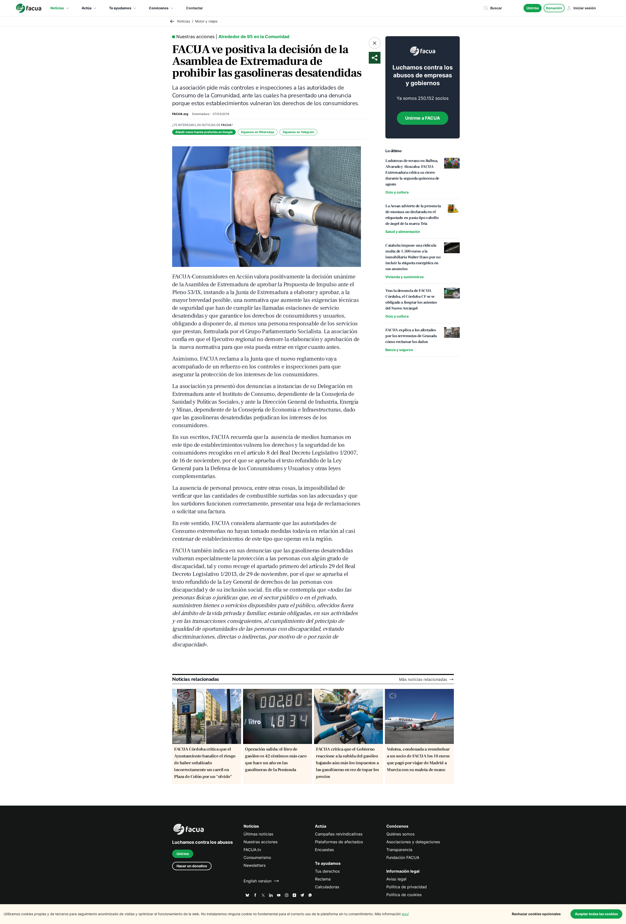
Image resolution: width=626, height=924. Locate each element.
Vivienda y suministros (404, 277)
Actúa (86, 8)
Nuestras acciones (261, 841)
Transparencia (399, 849)
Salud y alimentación (402, 231)
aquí (405, 914)
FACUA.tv (252, 849)
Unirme (532, 8)
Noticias (57, 8)
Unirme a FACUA (422, 118)
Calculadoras (327, 886)
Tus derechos (327, 871)
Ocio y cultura (397, 192)
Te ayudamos (120, 8)
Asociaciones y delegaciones (413, 841)
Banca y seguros (399, 350)
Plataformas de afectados (339, 841)
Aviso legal (396, 879)
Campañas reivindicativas (338, 834)
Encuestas (324, 849)
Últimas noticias (258, 834)
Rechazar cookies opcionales (536, 914)
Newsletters (255, 865)
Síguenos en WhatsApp (257, 132)
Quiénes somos (400, 834)
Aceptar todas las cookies (596, 914)
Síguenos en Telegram (298, 132)
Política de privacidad (406, 886)
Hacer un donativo (192, 866)
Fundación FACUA (402, 857)
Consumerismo (257, 857)
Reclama (323, 879)
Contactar (194, 8)
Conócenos (158, 8)
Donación (554, 8)
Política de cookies (404, 894)
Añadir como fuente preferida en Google (204, 132)
